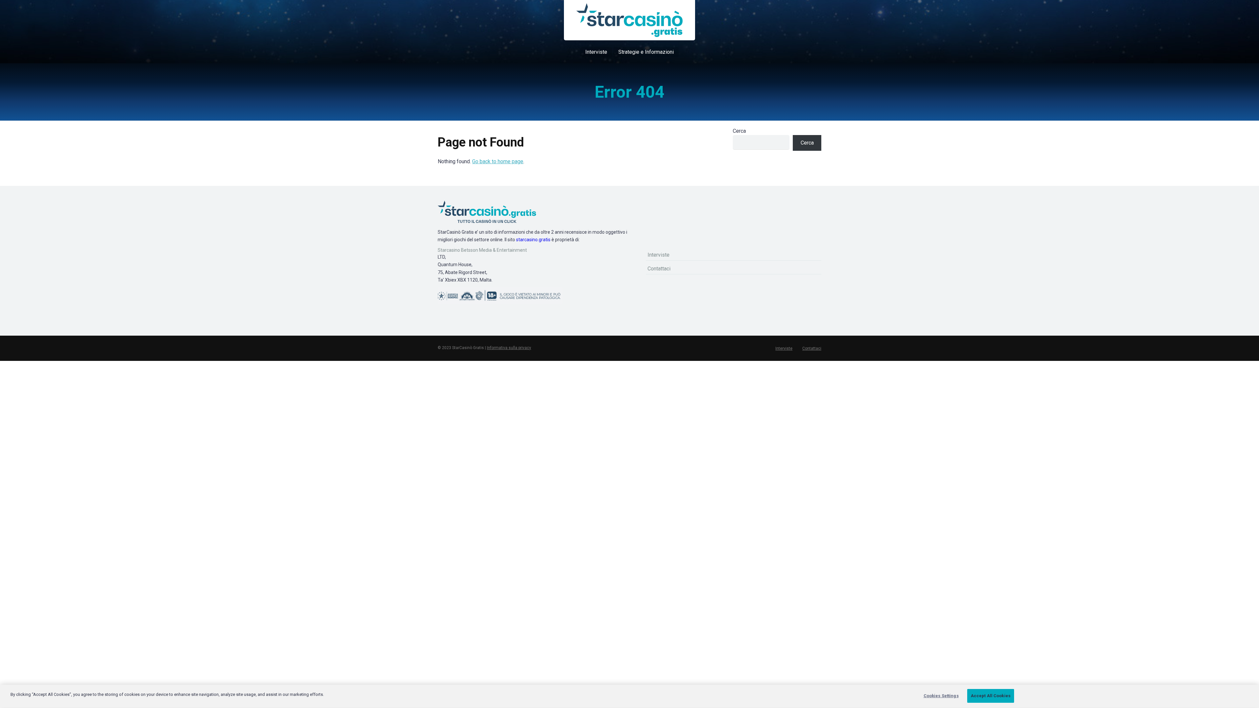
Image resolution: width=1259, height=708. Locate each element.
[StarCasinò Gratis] (629, 20)
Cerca (739, 131)
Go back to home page (497, 161)
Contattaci (659, 269)
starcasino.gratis (533, 239)
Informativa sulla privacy (509, 347)
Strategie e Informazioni (646, 52)
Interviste (596, 52)
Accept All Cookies (990, 695)
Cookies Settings (941, 695)
